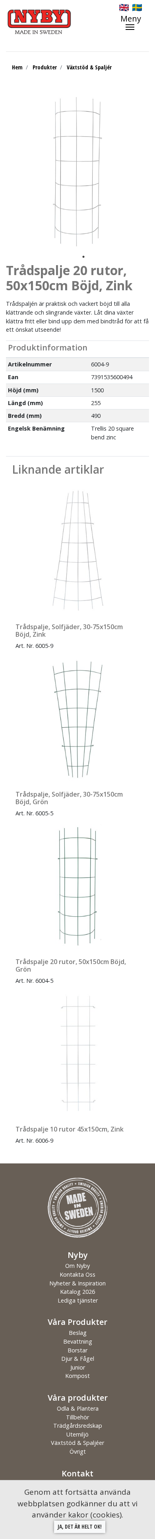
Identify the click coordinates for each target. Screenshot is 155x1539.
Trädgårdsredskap (77, 1425)
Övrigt (78, 1451)
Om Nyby (77, 1265)
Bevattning (77, 1341)
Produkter (45, 67)
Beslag (78, 1332)
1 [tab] (83, 257)
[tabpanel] (77, 172)
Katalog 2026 (77, 1291)
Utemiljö (77, 1434)
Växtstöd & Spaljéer (77, 1443)
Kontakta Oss (77, 1274)
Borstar (77, 1350)
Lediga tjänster (78, 1300)
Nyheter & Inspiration (77, 1283)
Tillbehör (77, 1417)
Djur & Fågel (77, 1358)
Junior (77, 1367)
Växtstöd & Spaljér (89, 67)
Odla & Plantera (78, 1408)
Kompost (77, 1376)
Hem (17, 67)
